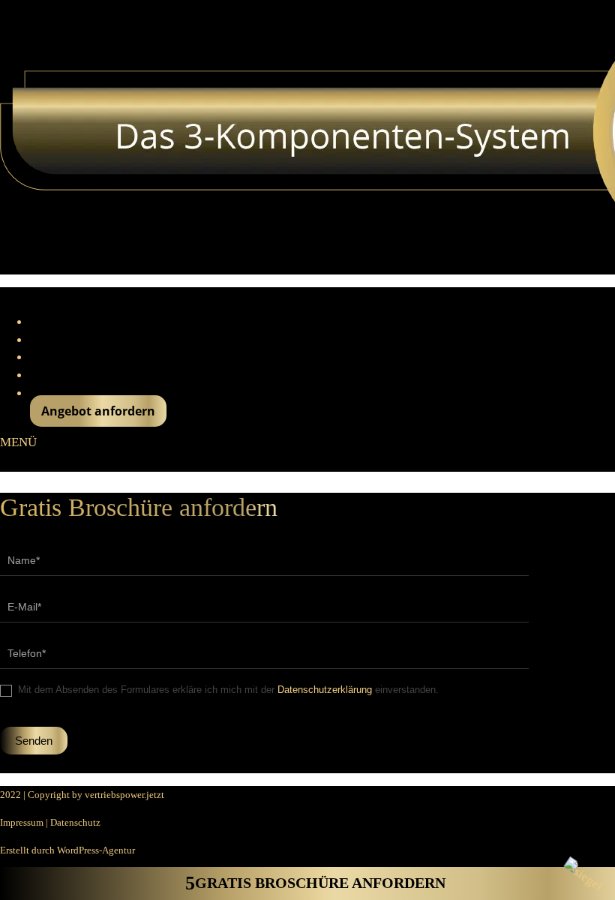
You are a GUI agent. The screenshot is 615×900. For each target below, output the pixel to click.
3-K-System (59, 357)
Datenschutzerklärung (325, 689)
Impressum (22, 822)
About (46, 322)
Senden (33, 740)
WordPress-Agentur (96, 850)
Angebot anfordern (98, 411)
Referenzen (61, 340)
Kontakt (50, 393)
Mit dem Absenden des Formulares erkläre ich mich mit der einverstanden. (227, 689)
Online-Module (70, 375)
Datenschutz (75, 822)
